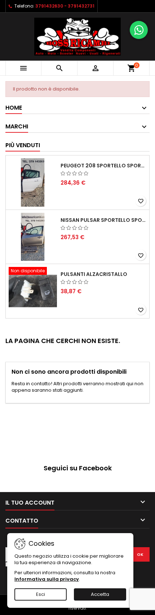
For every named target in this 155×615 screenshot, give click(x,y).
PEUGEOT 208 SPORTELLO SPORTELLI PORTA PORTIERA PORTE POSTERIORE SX (103, 165)
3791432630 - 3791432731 (64, 6)
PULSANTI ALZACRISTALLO (94, 274)
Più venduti (22, 145)
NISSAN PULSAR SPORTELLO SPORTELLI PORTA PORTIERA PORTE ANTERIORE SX (103, 220)
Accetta (100, 594)
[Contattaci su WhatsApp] (139, 30)
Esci (40, 594)
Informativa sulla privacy (46, 579)
